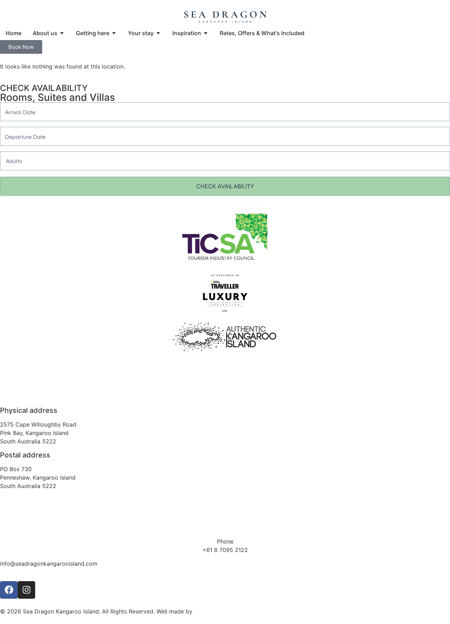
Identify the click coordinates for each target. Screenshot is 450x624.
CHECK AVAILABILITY (225, 186)
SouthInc (205, 611)
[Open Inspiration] (205, 33)
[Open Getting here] (114, 33)
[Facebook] (9, 590)
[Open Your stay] (158, 33)
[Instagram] (26, 590)
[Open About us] (62, 33)
